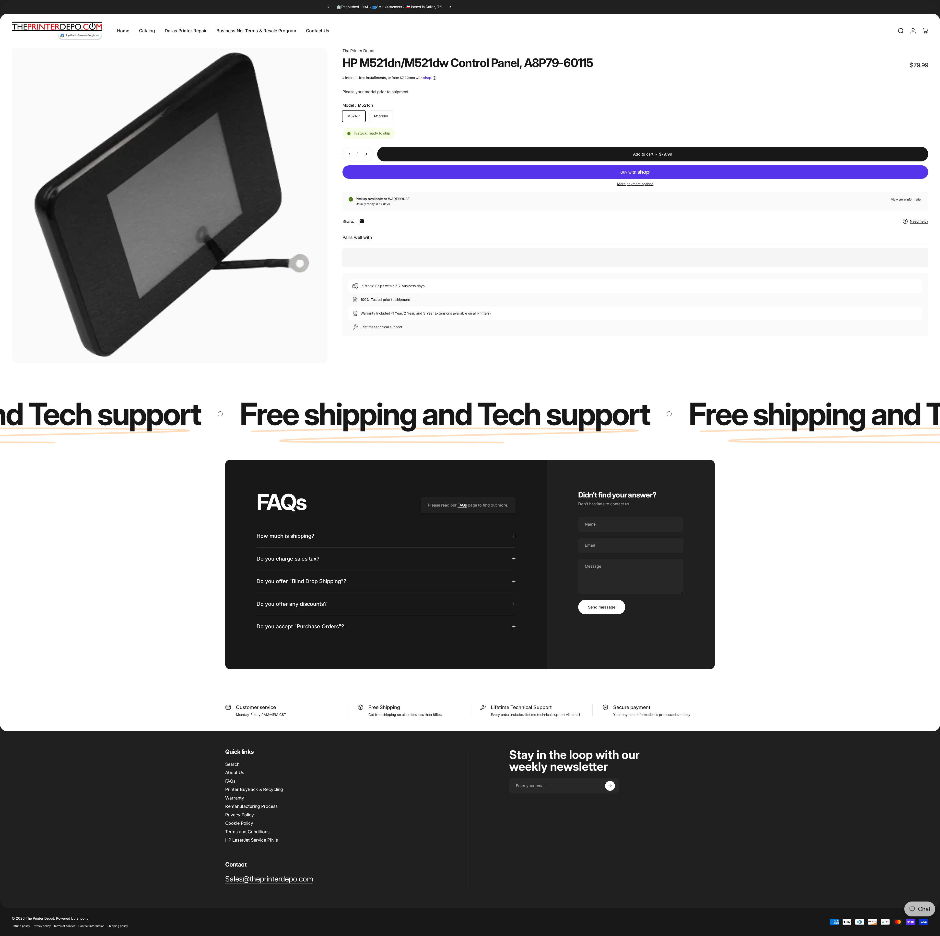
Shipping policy (117, 926)
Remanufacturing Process (251, 806)
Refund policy (21, 926)
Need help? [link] (919, 221)
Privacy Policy (239, 814)
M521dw (381, 116)
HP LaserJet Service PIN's (251, 840)
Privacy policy (42, 926)
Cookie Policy (239, 823)
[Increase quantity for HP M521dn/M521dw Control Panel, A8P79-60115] (367, 154)
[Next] (449, 7)
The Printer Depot (358, 50)
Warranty (234, 798)
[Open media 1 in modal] (169, 205)
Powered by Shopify (72, 918)
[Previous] (329, 7)
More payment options (635, 184)
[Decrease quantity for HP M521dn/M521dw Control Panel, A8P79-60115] (348, 154)
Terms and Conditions (247, 831)
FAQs (462, 505)
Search (232, 764)
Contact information (91, 926)
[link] (269, 879)
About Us (234, 772)
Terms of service (64, 926)
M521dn (353, 116)
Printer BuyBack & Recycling (254, 789)
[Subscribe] (610, 786)
